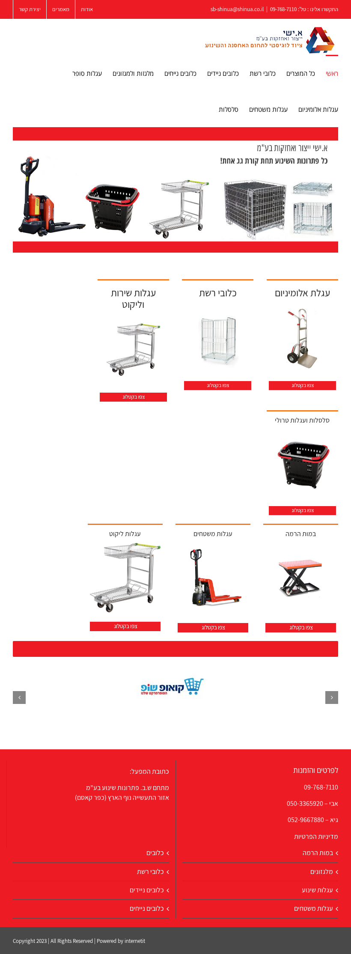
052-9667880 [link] (306, 819)
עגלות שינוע (317, 889)
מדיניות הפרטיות (316, 836)
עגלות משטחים (313, 908)
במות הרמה (318, 852)
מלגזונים (321, 871)
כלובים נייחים (147, 908)
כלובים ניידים (147, 889)
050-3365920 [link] (305, 803)
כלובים (155, 852)
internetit (135, 941)
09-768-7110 (283, 9)
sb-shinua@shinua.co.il (237, 9)
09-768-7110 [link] (321, 787)
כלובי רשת (150, 871)
